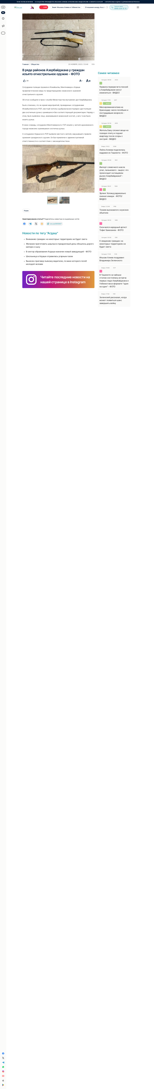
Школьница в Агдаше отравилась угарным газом (49, 256)
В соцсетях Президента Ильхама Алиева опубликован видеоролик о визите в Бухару (49, 2)
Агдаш (26, 211)
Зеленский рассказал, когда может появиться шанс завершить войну (112, 300)
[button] (107, 7)
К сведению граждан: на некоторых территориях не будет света (112, 244)
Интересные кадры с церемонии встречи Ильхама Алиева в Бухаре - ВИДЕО (115, 2)
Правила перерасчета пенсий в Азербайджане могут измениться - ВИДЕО (113, 90)
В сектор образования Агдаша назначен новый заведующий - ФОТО (58, 251)
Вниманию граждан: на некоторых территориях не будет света (56, 239)
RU (3, 12)
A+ (88, 81)
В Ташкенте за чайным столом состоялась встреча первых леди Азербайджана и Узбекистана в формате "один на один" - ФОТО (114, 281)
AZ (3, 7)
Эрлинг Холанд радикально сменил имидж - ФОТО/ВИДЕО (112, 196)
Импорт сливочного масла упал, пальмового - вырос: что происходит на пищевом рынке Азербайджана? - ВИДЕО (113, 173)
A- (80, 80)
